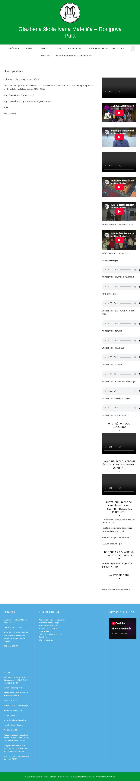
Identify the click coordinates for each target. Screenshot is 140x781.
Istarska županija (46, 640)
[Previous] (105, 584)
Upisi (58, 48)
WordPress (110, 777)
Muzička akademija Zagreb (50, 622)
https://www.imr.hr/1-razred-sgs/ (19, 95)
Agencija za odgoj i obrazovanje (52, 620)
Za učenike (75, 48)
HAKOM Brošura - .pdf (112, 543)
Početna (14, 48)
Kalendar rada (98, 48)
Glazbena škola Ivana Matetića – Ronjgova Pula (70, 32)
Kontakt (46, 56)
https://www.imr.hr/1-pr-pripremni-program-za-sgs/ (27, 101)
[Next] (132, 584)
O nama (28, 48)
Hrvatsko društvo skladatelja (50, 634)
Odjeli (44, 48)
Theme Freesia (88, 777)
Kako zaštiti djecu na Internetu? (116, 537)
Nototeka (118, 48)
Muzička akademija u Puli (49, 625)
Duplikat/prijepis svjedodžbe (74, 56)
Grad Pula (43, 637)
